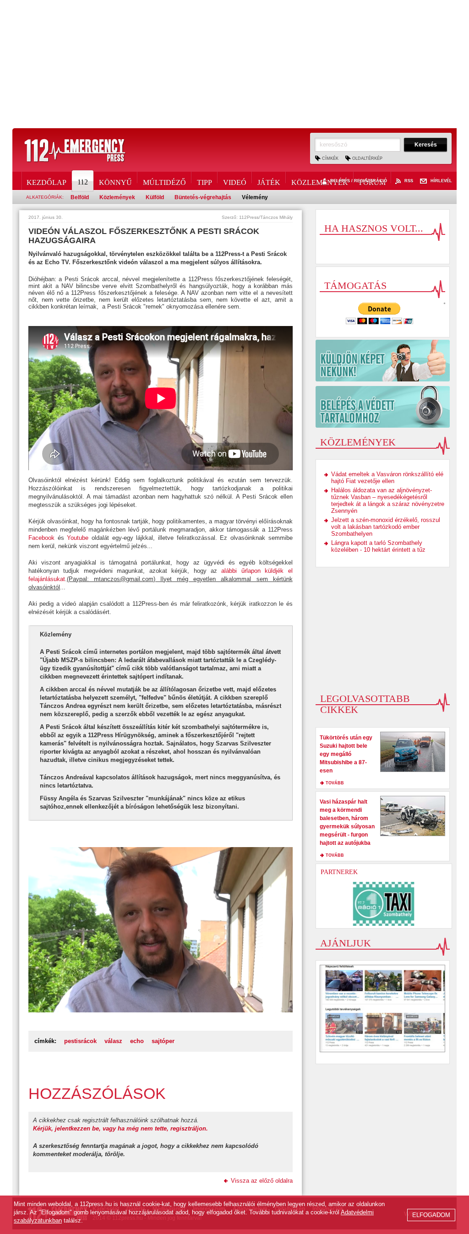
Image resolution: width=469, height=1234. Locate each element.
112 (82, 182)
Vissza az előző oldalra (262, 1180)
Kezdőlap (46, 181)
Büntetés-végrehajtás (203, 197)
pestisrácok (80, 1041)
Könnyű (115, 181)
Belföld (80, 197)
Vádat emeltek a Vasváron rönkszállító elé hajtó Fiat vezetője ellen (387, 477)
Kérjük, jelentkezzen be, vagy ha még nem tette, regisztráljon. (120, 1128)
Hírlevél (441, 181)
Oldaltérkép (367, 158)
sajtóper (163, 1041)
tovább (335, 783)
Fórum (372, 181)
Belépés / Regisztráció (358, 181)
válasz (113, 1041)
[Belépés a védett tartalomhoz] (383, 407)
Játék (268, 181)
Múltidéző (164, 181)
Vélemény (255, 197)
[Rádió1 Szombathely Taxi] (383, 904)
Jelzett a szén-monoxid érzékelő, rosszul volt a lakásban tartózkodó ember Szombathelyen (385, 526)
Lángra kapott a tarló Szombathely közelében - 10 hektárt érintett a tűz (378, 546)
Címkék (330, 158)
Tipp (204, 181)
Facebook (41, 537)
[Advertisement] (234, 64)
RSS (408, 181)
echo (137, 1041)
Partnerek (339, 872)
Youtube (77, 537)
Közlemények (319, 181)
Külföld (155, 197)
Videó (234, 181)
